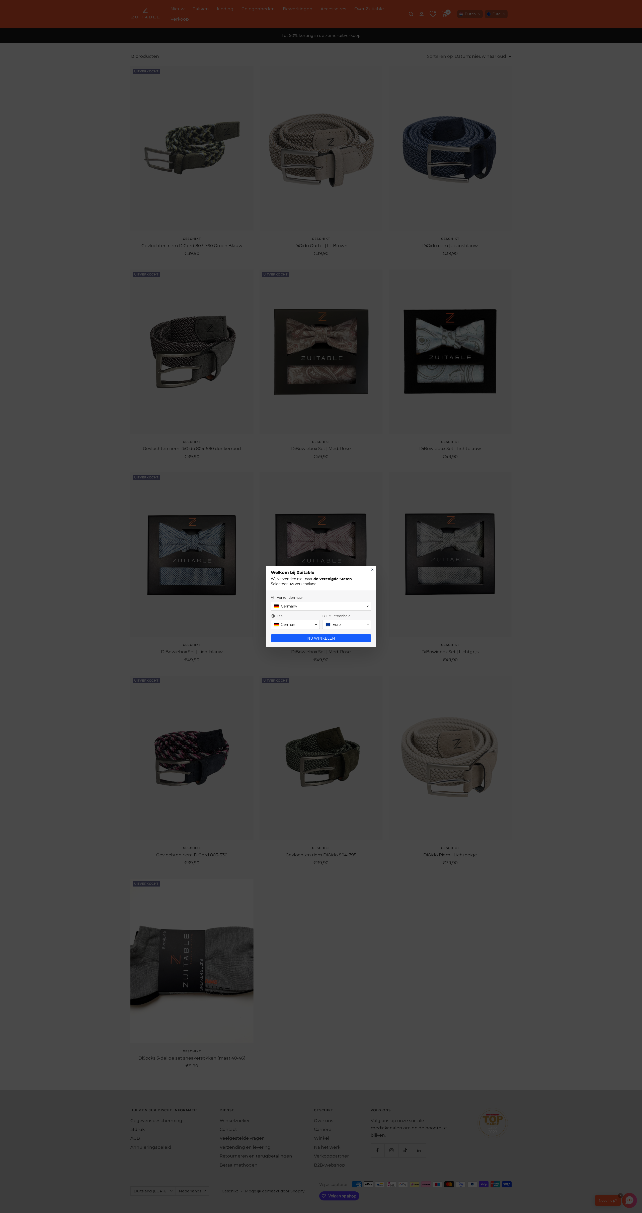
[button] (321, 606)
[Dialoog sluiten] (372, 569)
